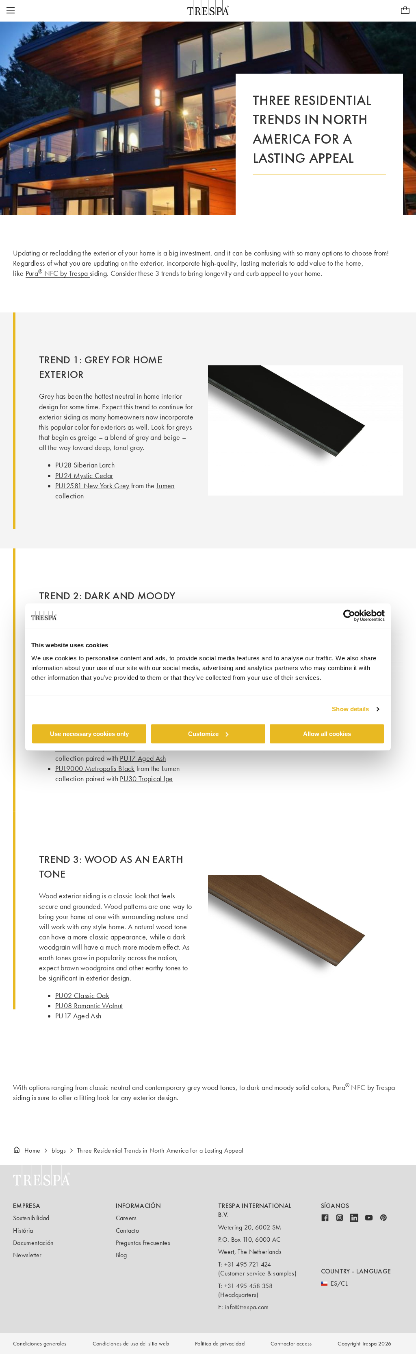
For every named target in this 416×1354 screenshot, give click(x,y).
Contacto (127, 1230)
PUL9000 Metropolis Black (95, 768)
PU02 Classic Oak (82, 995)
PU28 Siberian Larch (85, 465)
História (23, 1230)
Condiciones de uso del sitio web (131, 1343)
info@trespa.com (247, 1307)
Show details (350, 708)
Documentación (33, 1243)
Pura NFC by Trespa (58, 273)
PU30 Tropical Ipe (146, 778)
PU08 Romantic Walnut (89, 1005)
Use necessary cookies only (89, 733)
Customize (203, 733)
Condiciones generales (40, 1343)
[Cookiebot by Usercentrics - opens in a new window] (349, 615)
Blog (121, 1255)
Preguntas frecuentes (143, 1243)
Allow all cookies (327, 733)
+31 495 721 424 (247, 1264)
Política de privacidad (220, 1343)
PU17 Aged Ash (143, 758)
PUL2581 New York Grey (92, 485)
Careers (126, 1218)
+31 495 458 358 (248, 1286)
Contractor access (291, 1343)
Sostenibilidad (31, 1218)
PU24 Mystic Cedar (84, 475)
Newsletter (27, 1255)
